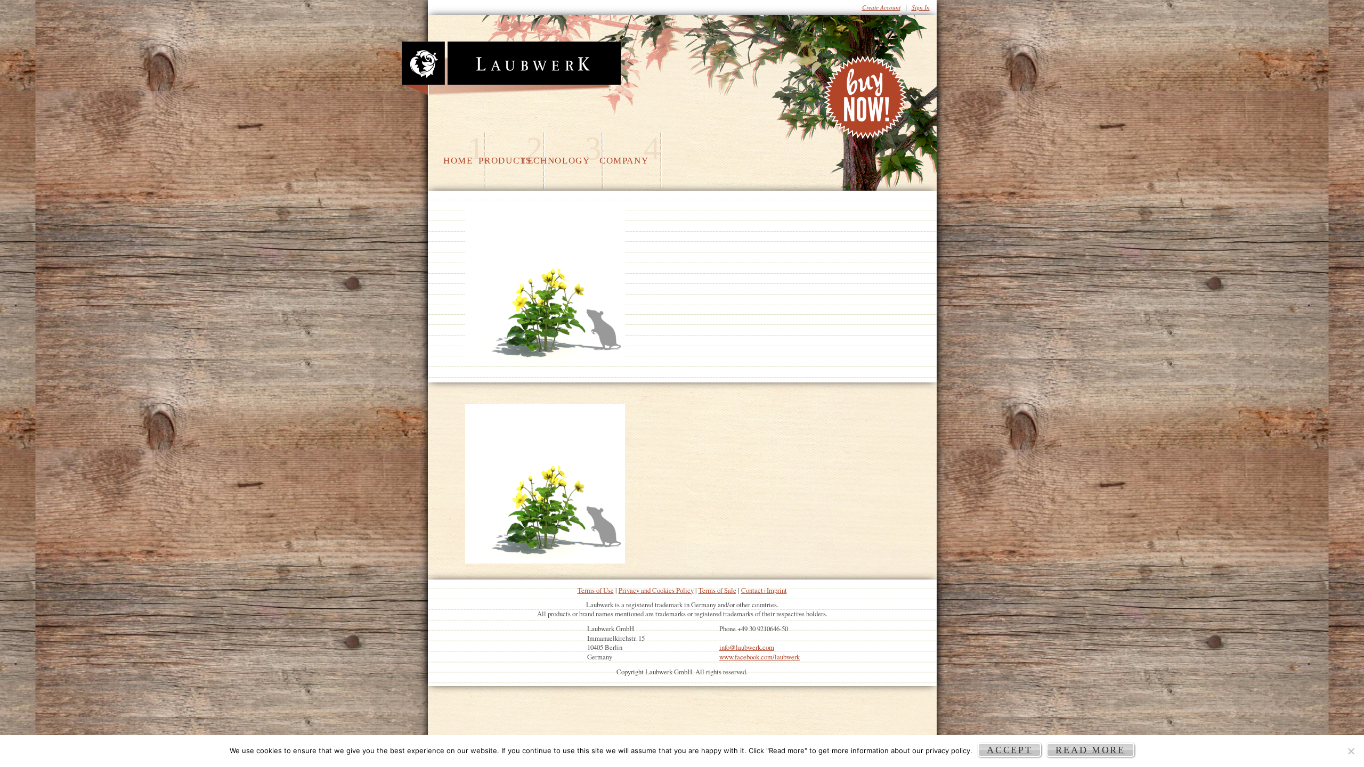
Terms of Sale (717, 590)
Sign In (921, 7)
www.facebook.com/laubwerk (759, 657)
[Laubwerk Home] (511, 69)
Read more (1090, 750)
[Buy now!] (866, 100)
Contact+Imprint (764, 590)
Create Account (881, 7)
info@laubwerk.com (746, 647)
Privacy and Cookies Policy (656, 590)
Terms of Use (596, 590)
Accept (1009, 750)
